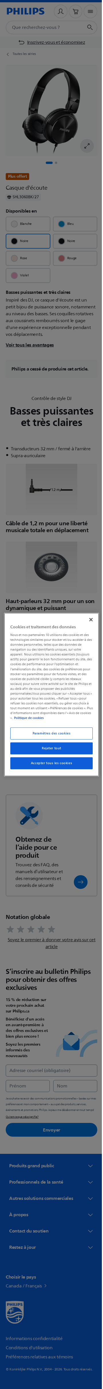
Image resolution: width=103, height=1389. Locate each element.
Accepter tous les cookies (49, 763)
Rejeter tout (49, 748)
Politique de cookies (39, 718)
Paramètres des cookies (49, 733)
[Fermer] (88, 619)
